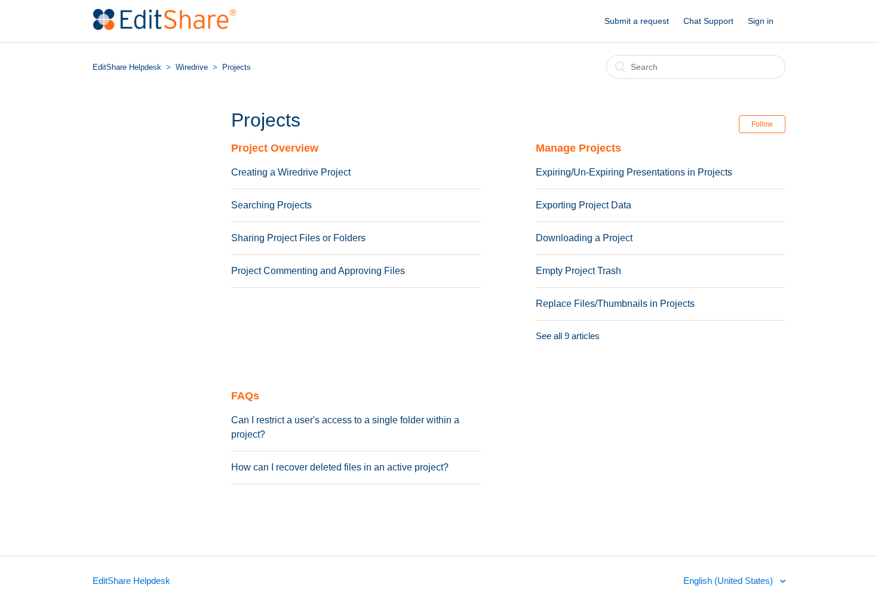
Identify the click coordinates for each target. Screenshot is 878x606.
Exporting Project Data (583, 205)
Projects (236, 67)
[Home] (165, 27)
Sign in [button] (760, 21)
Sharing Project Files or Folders (298, 238)
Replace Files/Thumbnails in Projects (615, 304)
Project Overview (274, 148)
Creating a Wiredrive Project (291, 172)
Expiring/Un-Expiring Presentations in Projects (634, 172)
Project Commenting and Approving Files (318, 271)
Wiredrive (192, 67)
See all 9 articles (568, 336)
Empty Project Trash (578, 271)
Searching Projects (271, 205)
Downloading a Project (584, 238)
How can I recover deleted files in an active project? (340, 467)
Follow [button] (762, 124)
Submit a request (636, 21)
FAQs (245, 396)
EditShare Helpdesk (127, 67)
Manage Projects (578, 148)
